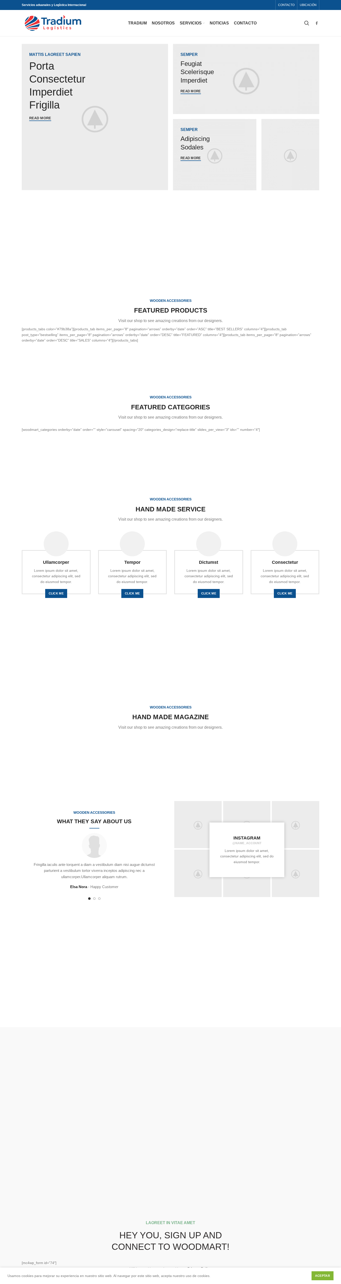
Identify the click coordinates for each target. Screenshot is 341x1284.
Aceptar (322, 1276)
